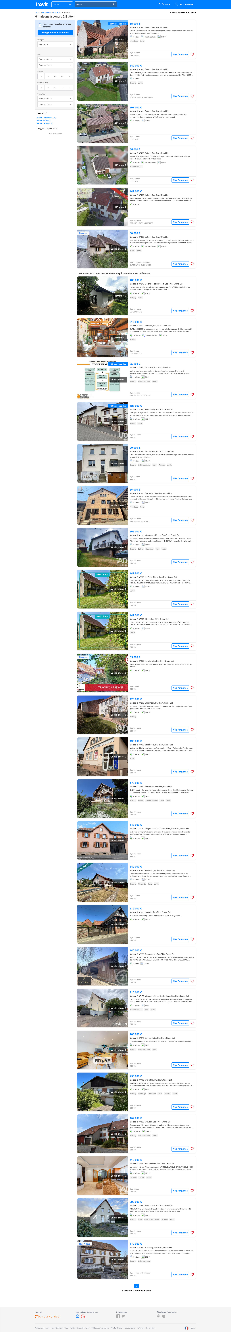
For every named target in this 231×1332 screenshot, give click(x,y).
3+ (62, 76)
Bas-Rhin (57, 12)
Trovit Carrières (57, 1328)
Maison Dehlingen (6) (45, 123)
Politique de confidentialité (79, 1328)
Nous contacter (129, 1328)
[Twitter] (123, 1316)
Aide (66, 1328)
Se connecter (186, 4)
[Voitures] (83, 1316)
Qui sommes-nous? (42, 1328)
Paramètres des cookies (146, 1328)
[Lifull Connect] (47, 1317)
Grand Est (46, 12)
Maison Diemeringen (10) (46, 117)
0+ (41, 76)
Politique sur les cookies (100, 1328)
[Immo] (78, 1316)
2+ (55, 76)
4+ (70, 76)
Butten (66, 12)
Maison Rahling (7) (44, 120)
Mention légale (116, 1328)
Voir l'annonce (180, 54)
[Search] (112, 4)
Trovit (37, 12)
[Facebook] (118, 1316)
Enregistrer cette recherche (55, 32)
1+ (48, 76)
